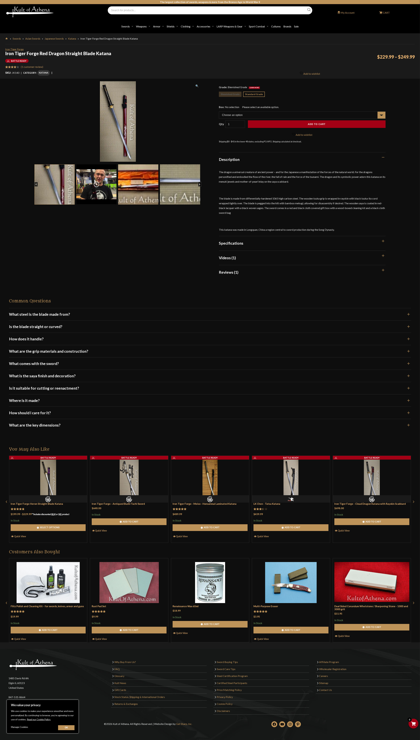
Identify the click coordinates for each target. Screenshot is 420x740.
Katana (72, 38)
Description (229, 159)
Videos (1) (227, 257)
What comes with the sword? (34, 363)
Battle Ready (48, 457)
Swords (125, 26)
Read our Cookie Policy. (39, 719)
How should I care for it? (30, 412)
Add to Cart (130, 521)
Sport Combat (257, 26)
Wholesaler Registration (332, 669)
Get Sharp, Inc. (184, 723)
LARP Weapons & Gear (229, 26)
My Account (348, 12)
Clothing (185, 26)
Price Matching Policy (229, 689)
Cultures (276, 26)
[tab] (302, 159)
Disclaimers (223, 710)
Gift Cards (120, 689)
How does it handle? (26, 339)
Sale (296, 26)
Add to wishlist (311, 73)
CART (386, 12)
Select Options (50, 527)
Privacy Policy (225, 696)
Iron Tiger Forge (14, 49)
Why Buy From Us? (125, 661)
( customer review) (32, 66)
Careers (323, 675)
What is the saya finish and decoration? (42, 376)
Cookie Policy (224, 703)
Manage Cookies (19, 727)
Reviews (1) (228, 272)
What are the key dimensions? (34, 425)
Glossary (119, 675)
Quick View (20, 536)
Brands (287, 26)
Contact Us (325, 689)
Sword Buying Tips (227, 661)
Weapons (141, 26)
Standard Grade (254, 94)
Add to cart (317, 124)
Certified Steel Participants (232, 683)
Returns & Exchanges (126, 703)
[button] (6, 501)
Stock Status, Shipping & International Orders (139, 696)
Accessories (203, 26)
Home (6, 38)
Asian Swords (32, 38)
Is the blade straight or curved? (35, 326)
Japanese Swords (54, 38)
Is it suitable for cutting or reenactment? (44, 388)
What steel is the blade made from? (39, 314)
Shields (171, 26)
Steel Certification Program (232, 675)
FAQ (117, 669)
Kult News (120, 683)
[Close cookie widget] (66, 727)
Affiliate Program (329, 661)
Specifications (231, 243)
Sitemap (323, 683)
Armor (156, 26)
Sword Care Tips (226, 669)
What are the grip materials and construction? (48, 351)
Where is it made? (24, 400)
